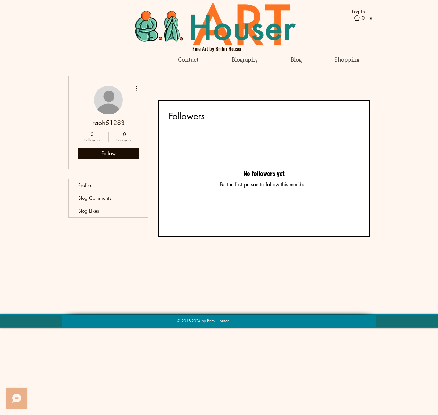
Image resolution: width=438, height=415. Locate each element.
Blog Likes (88, 211)
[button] (362, 18)
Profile (84, 185)
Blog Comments (94, 198)
